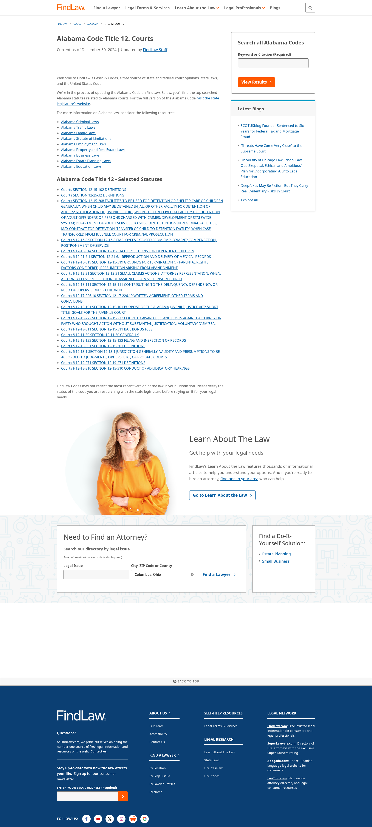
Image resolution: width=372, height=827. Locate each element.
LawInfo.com (277, 778)
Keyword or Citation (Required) (264, 54)
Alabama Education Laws (81, 166)
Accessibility (158, 734)
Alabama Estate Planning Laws (86, 160)
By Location (157, 768)
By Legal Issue (159, 776)
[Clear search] (192, 574)
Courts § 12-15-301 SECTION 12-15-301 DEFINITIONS (103, 346)
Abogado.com (277, 761)
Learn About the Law (219, 752)
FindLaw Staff (155, 49)
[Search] (310, 7)
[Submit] (123, 796)
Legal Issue (73, 565)
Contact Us (157, 742)
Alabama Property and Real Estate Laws (93, 149)
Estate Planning (276, 553)
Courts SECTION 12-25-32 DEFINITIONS (92, 195)
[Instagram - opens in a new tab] (121, 819)
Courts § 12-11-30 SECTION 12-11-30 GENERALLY (100, 334)
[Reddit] (133, 819)
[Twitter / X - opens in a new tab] (109, 819)
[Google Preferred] (144, 819)
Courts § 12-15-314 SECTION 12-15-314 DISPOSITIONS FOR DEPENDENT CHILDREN (127, 251)
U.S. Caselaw (213, 768)
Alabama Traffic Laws (78, 127)
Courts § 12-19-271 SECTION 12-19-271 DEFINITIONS (103, 362)
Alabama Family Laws (78, 133)
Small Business (276, 561)
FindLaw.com (277, 726)
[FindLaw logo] (73, 8)
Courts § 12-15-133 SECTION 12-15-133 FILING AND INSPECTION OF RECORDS (123, 340)
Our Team (156, 726)
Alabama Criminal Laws (80, 121)
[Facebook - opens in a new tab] (86, 819)
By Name (155, 792)
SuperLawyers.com (281, 743)
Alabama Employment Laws (83, 144)
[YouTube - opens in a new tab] (98, 819)
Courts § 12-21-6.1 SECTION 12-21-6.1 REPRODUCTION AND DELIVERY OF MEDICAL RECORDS (136, 256)
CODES (77, 23)
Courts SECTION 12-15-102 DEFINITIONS (93, 189)
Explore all (249, 200)
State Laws (212, 760)
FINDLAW (62, 23)
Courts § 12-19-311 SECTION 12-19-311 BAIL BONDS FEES (106, 329)
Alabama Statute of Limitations (86, 138)
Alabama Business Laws (80, 155)
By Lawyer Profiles (162, 784)
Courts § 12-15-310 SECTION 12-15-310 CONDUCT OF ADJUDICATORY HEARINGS (125, 368)
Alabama (92, 23)
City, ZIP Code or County (151, 565)
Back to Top (188, 681)
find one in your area (239, 478)
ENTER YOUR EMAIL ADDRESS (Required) (87, 788)
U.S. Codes (212, 776)
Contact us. (99, 751)
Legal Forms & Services (220, 726)
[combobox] (96, 574)
